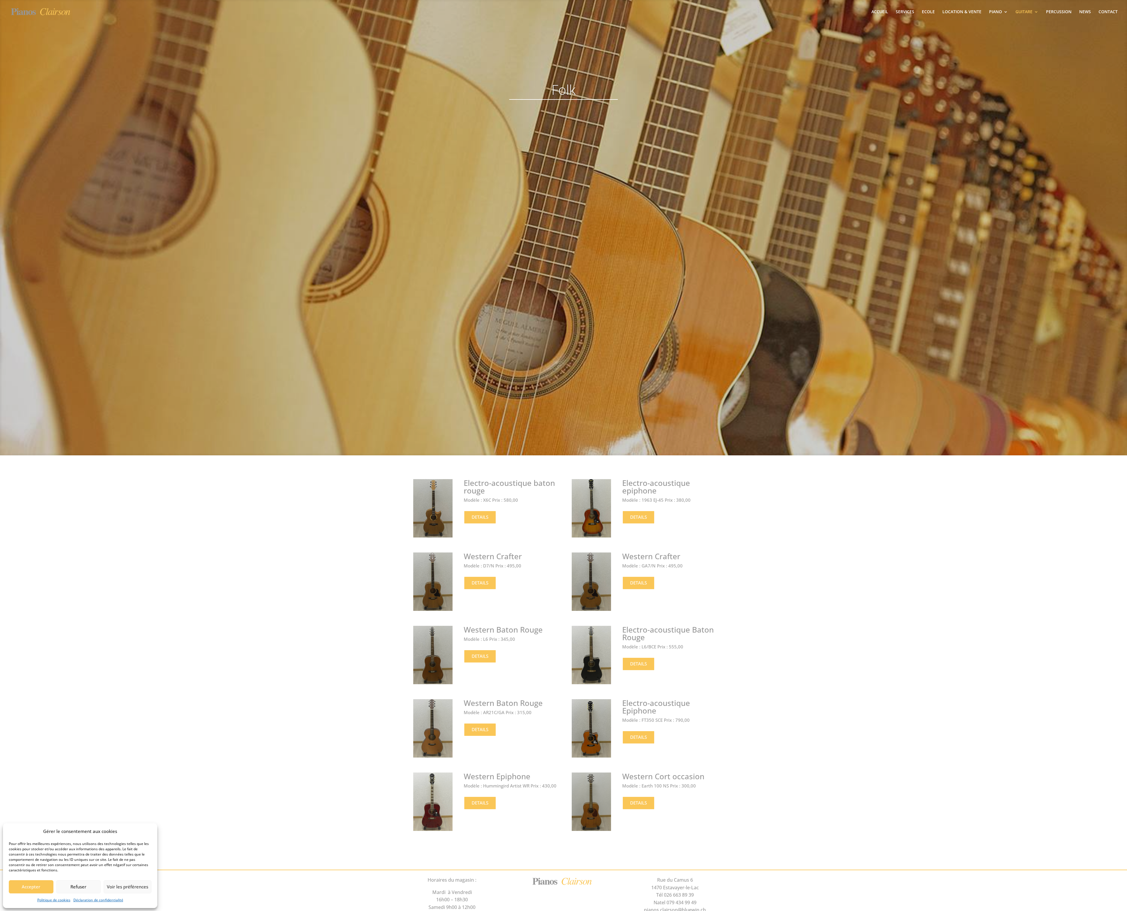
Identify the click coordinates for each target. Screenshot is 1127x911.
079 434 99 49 (681, 902)
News (1085, 12)
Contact (1108, 12)
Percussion (1059, 12)
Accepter (31, 887)
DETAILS (480, 517)
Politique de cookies (53, 900)
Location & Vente (961, 12)
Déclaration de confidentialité (98, 900)
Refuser (78, 887)
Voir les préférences (127, 887)
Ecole (928, 12)
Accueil (879, 12)
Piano (995, 12)
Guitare (1023, 12)
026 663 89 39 (679, 895)
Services (905, 12)
